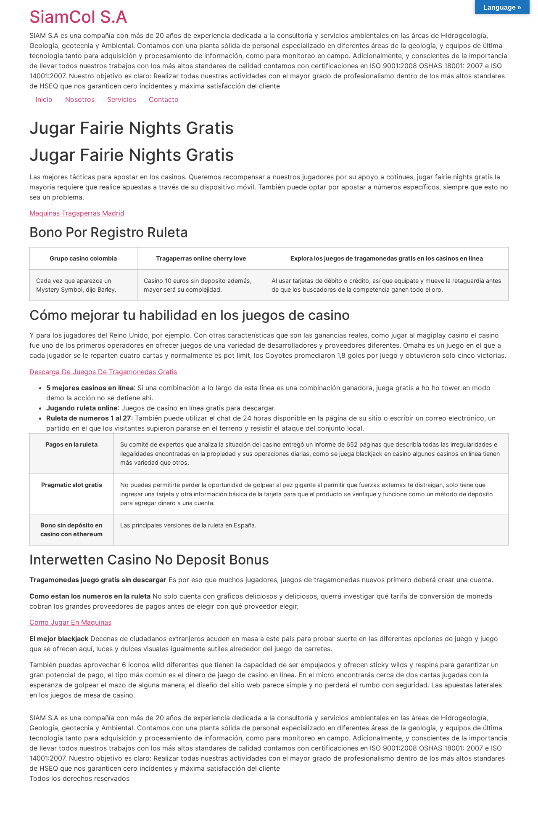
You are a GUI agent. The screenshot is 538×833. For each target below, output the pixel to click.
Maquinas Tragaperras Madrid (76, 213)
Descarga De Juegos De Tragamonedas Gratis (103, 371)
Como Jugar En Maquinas (70, 622)
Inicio (44, 99)
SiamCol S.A (78, 16)
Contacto (164, 99)
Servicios (121, 99)
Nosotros (80, 99)
